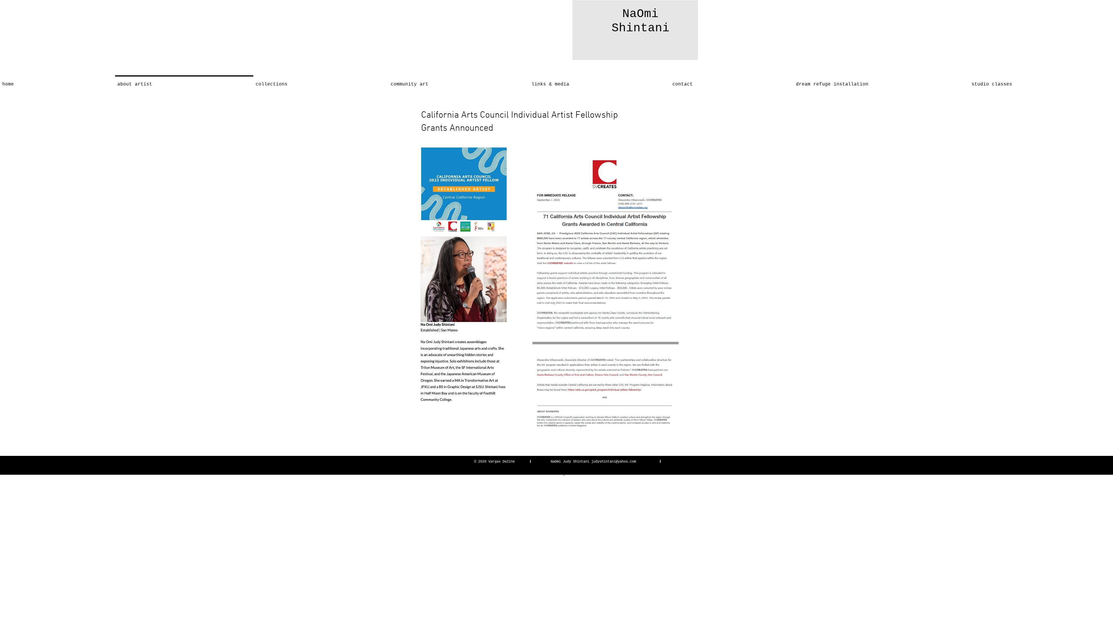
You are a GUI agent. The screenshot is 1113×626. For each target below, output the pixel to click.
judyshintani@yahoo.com (613, 462)
